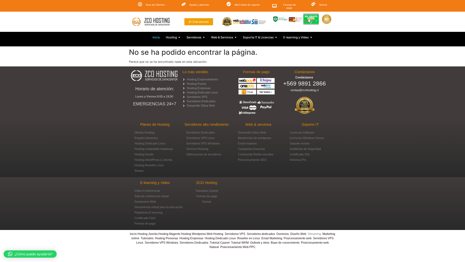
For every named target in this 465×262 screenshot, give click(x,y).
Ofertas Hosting (144, 132)
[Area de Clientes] (140, 4)
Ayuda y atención (199, 4)
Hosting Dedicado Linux (149, 143)
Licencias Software (302, 132)
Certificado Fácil (144, 218)
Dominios (283, 233)
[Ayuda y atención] (183, 4)
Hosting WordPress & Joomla (153, 159)
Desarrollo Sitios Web (252, 132)
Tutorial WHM (240, 242)
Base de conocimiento (285, 242)
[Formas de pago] (274, 6)
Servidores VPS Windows (203, 143)
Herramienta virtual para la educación (158, 207)
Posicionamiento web (298, 238)
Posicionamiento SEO (252, 159)
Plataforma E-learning (148, 212)
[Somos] (313, 4)
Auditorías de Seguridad (305, 148)
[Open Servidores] (203, 37)
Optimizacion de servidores (203, 154)
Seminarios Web (145, 201)
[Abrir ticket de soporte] (229, 4)
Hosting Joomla (148, 233)
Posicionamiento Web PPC (238, 247)
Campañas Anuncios (251, 148)
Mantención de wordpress (254, 138)
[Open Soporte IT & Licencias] (276, 37)
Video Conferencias (147, 190)
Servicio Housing (197, 148)
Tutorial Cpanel (220, 242)
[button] (30, 254)
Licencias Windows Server (307, 138)
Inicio (134, 233)
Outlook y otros (259, 242)
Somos (323, 4)
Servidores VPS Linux (200, 138)
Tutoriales (148, 238)
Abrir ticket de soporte (247, 4)
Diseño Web (298, 233)
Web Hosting (215, 233)
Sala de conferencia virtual (151, 196)
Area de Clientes (155, 4)
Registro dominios (146, 138)
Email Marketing (271, 238)
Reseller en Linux (248, 238)
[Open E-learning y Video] (311, 37)
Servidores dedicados (261, 233)
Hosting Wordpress (193, 233)
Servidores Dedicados (200, 132)
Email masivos (247, 143)
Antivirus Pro (298, 159)
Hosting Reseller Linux (149, 165)
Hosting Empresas (191, 238)
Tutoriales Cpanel (206, 190)
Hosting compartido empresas (153, 148)
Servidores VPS (235, 233)
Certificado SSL (300, 154)
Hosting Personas (166, 238)
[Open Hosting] (179, 37)
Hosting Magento (169, 233)
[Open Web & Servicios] (235, 37)
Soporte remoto (300, 143)
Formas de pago (289, 6)
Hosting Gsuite (143, 154)
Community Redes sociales (255, 154)
